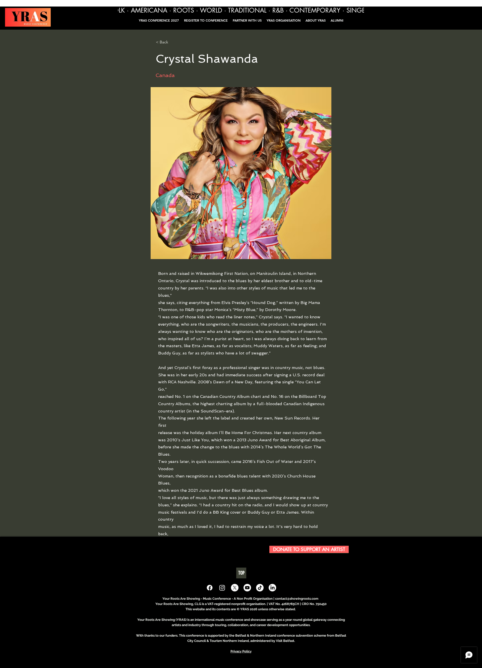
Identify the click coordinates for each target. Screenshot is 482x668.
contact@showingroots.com (296, 598)
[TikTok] (260, 587)
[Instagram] (222, 587)
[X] (234, 587)
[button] (337, 20)
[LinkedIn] (272, 587)
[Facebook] (209, 587)
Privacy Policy (241, 651)
